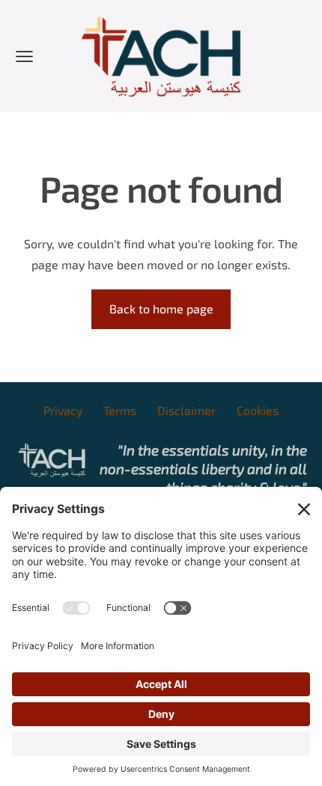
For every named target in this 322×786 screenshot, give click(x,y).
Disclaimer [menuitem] (186, 410)
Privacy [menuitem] (62, 410)
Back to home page (161, 308)
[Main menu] (24, 56)
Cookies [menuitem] (258, 410)
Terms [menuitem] (119, 410)
